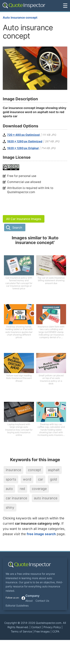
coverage (39, 489)
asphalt (54, 470)
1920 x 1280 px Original (23, 148)
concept (34, 470)
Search (17, 227)
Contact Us (42, 600)
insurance (13, 470)
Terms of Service (21, 631)
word (27, 479)
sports (11, 479)
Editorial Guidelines (17, 605)
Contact (36, 627)
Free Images (42, 631)
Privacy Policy (52, 627)
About (29, 600)
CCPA (55, 631)
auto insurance (45, 498)
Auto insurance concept (20, 17)
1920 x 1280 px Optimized (24, 141)
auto (9, 489)
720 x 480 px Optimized (23, 135)
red (22, 489)
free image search (41, 534)
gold (53, 479)
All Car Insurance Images (23, 219)
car (40, 479)
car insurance (16, 498)
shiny (10, 507)
